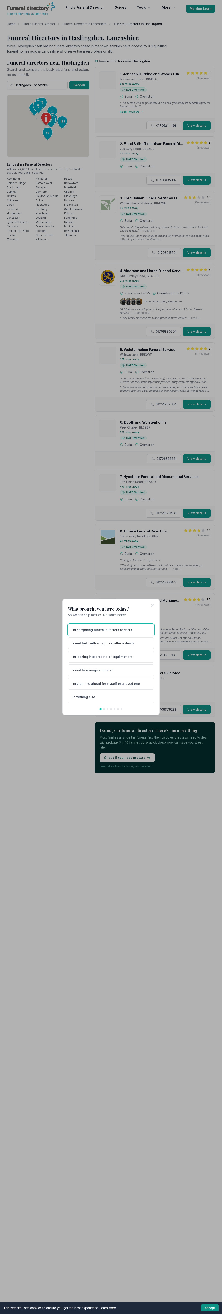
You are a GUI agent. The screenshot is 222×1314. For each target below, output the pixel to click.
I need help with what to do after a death (103, 643)
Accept (210, 1308)
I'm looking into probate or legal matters (102, 657)
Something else (83, 697)
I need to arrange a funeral (92, 670)
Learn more (108, 1308)
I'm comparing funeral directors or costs (102, 630)
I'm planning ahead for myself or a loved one (106, 683)
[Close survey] (152, 605)
